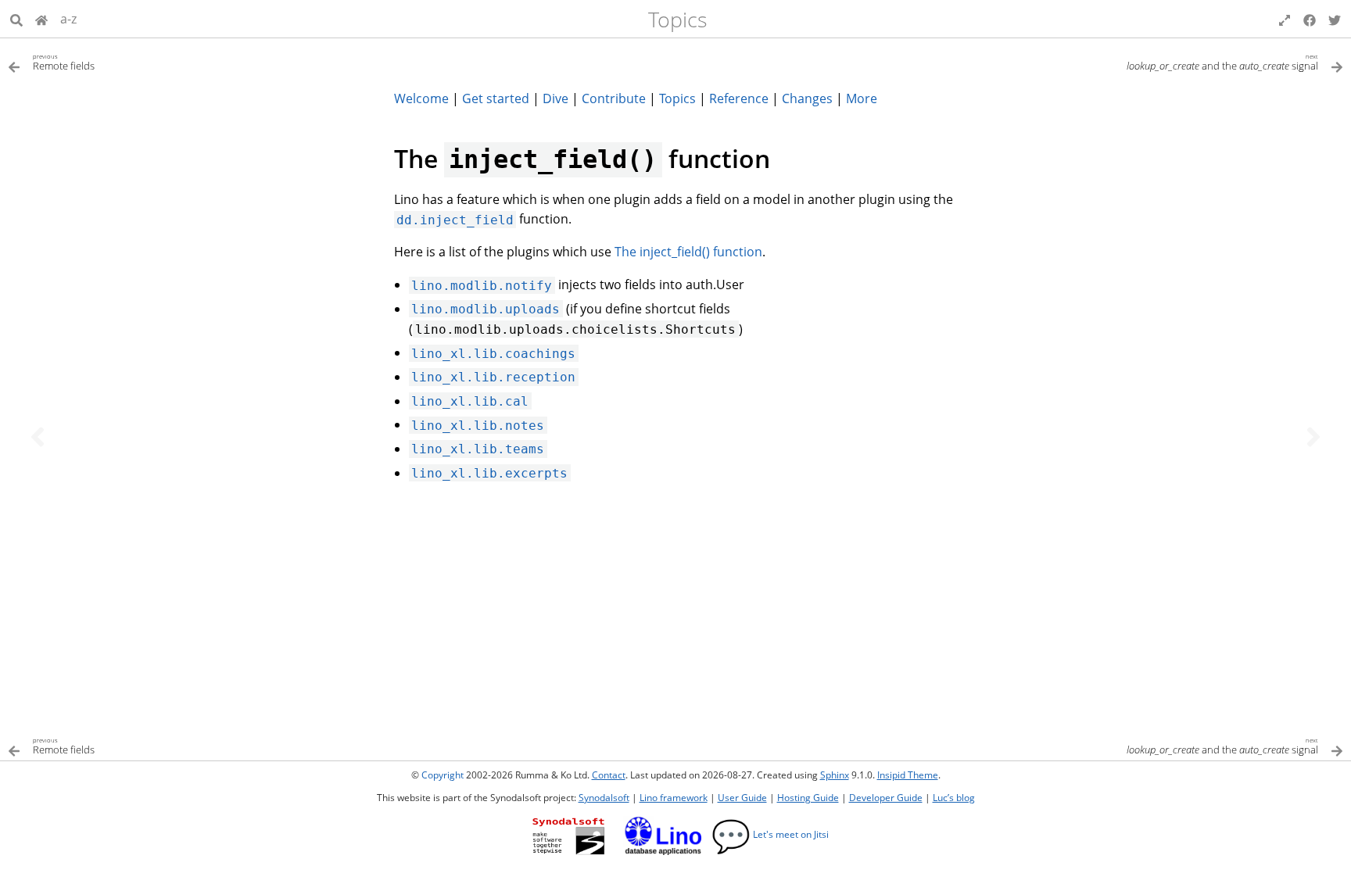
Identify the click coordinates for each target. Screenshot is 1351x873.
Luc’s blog (954, 797)
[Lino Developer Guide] (41, 19)
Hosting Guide (808, 797)
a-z (68, 18)
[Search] (16, 19)
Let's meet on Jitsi (770, 834)
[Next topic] (1313, 437)
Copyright (442, 775)
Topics (678, 19)
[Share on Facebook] (1309, 19)
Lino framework (674, 797)
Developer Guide (886, 797)
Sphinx (834, 775)
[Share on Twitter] (1334, 19)
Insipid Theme (907, 775)
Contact (608, 775)
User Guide (742, 797)
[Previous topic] (38, 437)
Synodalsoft (604, 797)
